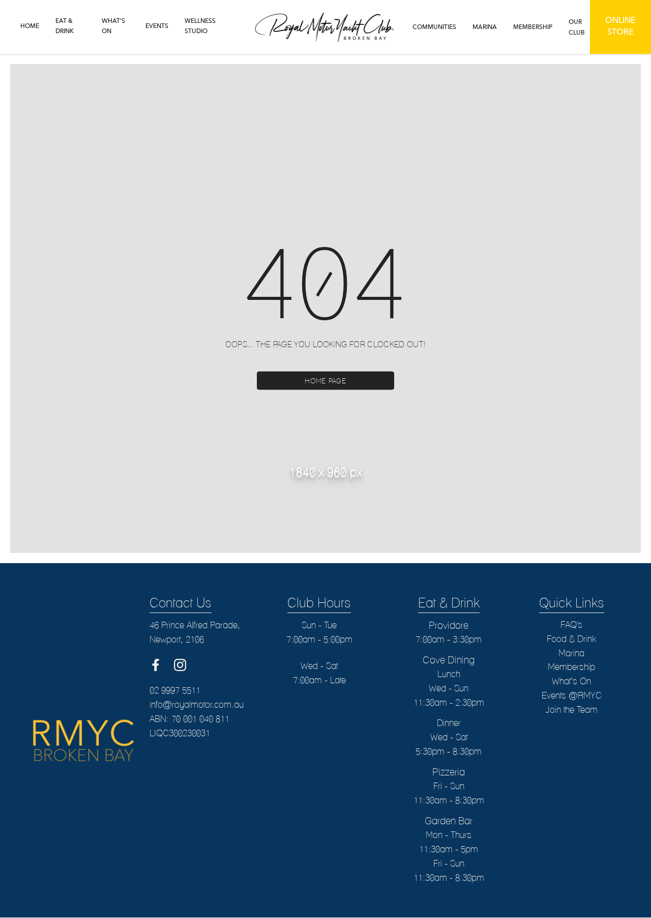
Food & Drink (571, 639)
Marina (571, 653)
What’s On (571, 681)
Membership (571, 667)
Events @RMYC (572, 695)
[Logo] (325, 27)
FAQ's (571, 624)
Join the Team (571, 709)
